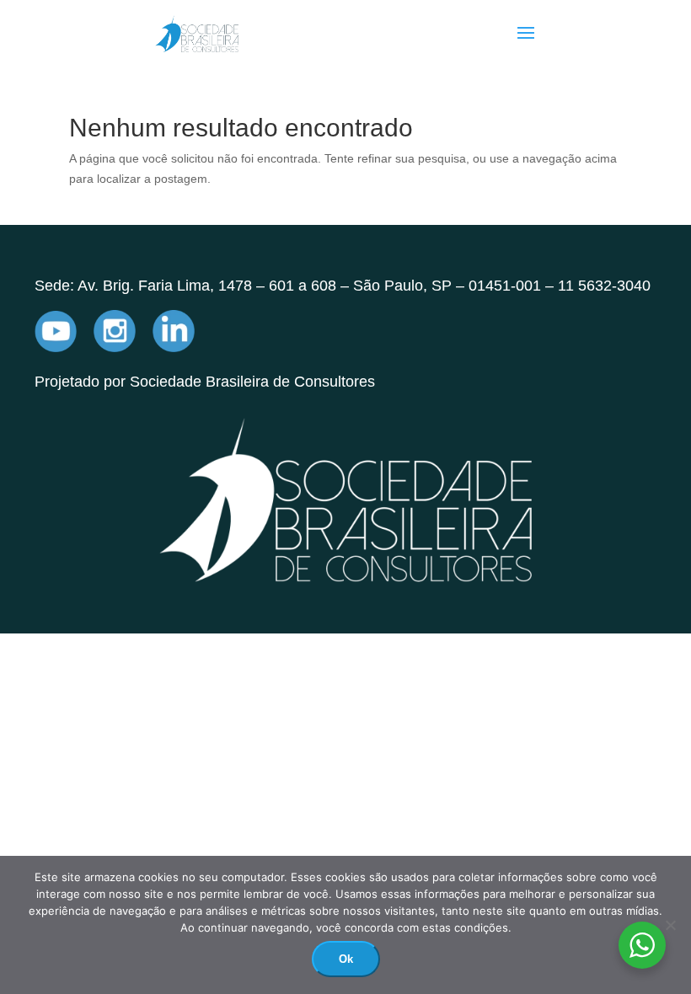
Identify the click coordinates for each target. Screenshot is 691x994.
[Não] (670, 925)
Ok (346, 959)
